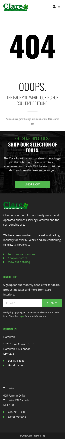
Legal (21, 316)
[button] (59, 7)
